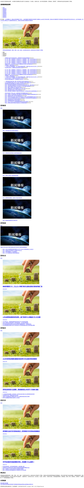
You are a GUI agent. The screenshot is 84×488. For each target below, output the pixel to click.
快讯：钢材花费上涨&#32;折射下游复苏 (13, 89)
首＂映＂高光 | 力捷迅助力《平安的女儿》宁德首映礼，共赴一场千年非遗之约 (21, 59)
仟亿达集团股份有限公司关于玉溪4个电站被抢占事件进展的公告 (18, 82)
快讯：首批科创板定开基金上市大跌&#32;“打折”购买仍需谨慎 (17, 86)
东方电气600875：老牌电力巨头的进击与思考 (14, 67)
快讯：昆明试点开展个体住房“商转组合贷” (13, 95)
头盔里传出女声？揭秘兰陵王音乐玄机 (10, 395)
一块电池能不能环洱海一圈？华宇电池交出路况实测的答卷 (17, 81)
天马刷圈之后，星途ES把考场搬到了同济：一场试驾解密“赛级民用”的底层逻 (20, 19)
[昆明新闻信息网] (5, 5)
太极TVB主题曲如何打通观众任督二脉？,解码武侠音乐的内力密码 (16, 396)
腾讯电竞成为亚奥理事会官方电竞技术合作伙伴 (14, 83)
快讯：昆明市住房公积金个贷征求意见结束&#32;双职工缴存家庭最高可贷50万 (21, 96)
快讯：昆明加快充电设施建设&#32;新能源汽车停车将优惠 (14, 470)
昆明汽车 (4, 17)
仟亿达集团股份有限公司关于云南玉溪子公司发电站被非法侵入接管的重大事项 (19, 325)
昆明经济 (8, 484)
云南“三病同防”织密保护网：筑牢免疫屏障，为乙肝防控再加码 (15, 322)
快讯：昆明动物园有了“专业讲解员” (10, 251)
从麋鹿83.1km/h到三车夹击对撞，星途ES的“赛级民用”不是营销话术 (50, 19)
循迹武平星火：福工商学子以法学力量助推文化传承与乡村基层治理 (18, 63)
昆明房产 (4, 11)
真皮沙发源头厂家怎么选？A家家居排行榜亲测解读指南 (16, 93)
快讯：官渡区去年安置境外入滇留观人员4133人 (12, 250)
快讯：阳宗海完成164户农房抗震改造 (12, 99)
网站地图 (2, 483)
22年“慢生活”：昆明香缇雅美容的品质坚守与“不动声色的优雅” (15, 321)
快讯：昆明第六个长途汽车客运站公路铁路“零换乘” (13, 468)
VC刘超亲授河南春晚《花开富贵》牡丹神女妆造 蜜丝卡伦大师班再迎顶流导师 (18, 394)
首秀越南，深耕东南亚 (9, 65)
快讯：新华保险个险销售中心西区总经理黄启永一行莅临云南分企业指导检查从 (21, 91)
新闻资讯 (4, 8)
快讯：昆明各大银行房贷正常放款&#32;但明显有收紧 (16, 102)
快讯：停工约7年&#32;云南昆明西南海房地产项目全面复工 (17, 101)
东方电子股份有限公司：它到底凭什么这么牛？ (14, 79)
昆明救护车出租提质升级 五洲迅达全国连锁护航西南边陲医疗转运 (16, 467)
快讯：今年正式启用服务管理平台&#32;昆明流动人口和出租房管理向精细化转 (21, 97)
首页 (4, 7)
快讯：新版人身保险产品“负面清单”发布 (13, 87)
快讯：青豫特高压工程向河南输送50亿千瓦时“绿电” (15, 88)
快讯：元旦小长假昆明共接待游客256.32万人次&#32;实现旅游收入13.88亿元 (18, 249)
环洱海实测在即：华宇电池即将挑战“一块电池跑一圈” (14, 466)
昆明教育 (4, 12)
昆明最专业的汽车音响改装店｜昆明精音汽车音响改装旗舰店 (17, 57)
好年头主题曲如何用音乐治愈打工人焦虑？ (11, 397)
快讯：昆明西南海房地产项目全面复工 (13, 100)
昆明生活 (4, 14)
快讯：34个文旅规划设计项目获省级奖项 (11, 252)
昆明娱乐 (27, 484)
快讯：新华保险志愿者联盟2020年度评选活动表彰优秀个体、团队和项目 (19, 85)
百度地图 (6, 483)
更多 (1, 108)
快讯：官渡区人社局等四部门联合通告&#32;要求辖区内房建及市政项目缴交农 (21, 94)
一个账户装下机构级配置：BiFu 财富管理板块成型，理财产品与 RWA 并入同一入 (21, 66)
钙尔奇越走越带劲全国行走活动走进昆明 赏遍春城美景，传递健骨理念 (17, 324)
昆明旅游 (4, 13)
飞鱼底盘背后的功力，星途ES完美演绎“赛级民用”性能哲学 (21, 20)
